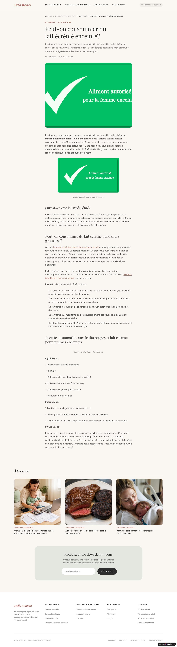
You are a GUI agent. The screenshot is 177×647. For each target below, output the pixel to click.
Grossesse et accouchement (56, 623)
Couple (110, 618)
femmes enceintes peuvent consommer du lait (76, 247)
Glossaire (79, 618)
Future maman (53, 5)
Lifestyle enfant (144, 610)
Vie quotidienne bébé (146, 614)
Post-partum (111, 610)
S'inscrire (107, 571)
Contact (123, 640)
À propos (111, 640)
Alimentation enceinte (77, 5)
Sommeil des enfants (146, 623)
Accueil (48, 16)
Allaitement (111, 614)
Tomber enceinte (52, 610)
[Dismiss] (174, 644)
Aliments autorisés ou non (86, 610)
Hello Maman (22, 5)
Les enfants (118, 5)
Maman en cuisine (83, 614)
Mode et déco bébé (146, 618)
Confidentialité (156, 640)
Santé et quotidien (52, 614)
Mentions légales (138, 640)
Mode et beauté (51, 618)
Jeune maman (101, 5)
